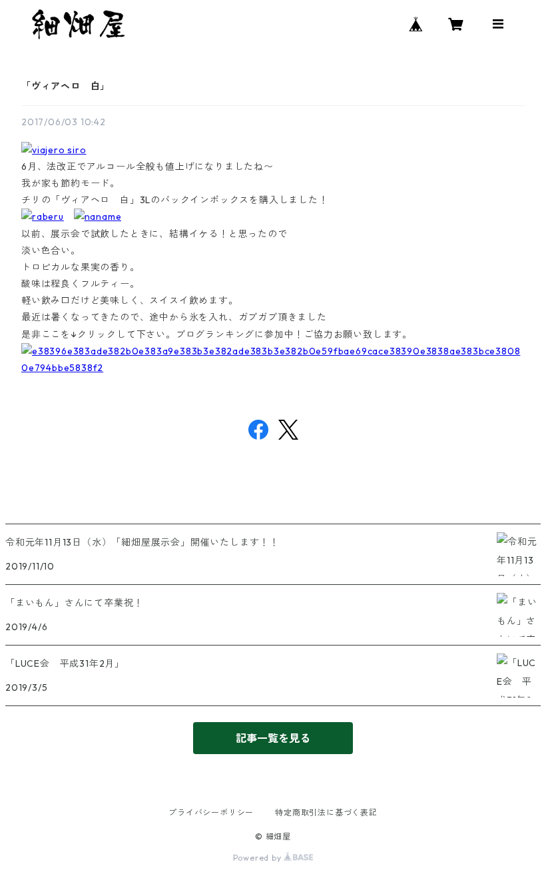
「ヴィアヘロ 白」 (65, 86)
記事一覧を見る (273, 738)
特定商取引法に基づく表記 (326, 812)
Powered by (258, 858)
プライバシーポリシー (211, 812)
